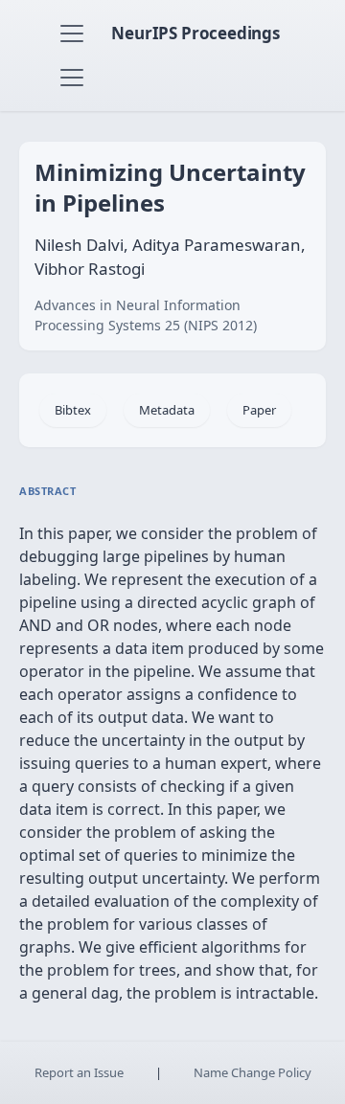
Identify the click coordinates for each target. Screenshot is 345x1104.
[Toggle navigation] (72, 33)
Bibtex (73, 409)
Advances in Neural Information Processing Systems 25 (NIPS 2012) (145, 315)
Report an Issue (79, 1072)
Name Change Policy (252, 1072)
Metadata (167, 409)
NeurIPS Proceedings (195, 33)
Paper (259, 409)
